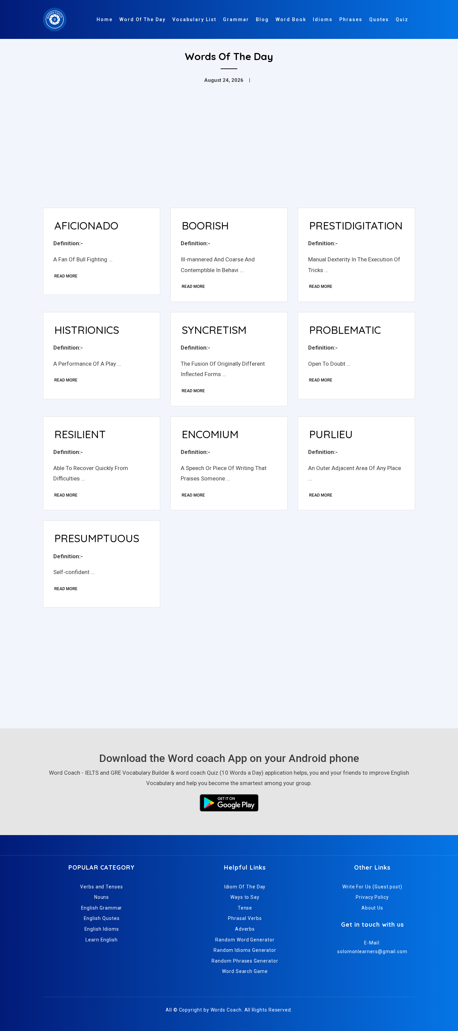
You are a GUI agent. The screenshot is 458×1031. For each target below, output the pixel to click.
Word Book (291, 19)
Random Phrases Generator (245, 961)
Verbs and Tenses (101, 886)
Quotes (379, 19)
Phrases (350, 19)
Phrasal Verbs (245, 918)
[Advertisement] (229, 152)
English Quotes (102, 918)
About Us (372, 908)
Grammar (236, 19)
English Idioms (101, 929)
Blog (262, 19)
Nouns (101, 897)
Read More (65, 276)
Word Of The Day (142, 19)
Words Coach (226, 1010)
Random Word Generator (244, 939)
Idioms (323, 19)
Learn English (101, 939)
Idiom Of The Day (245, 886)
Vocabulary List (194, 19)
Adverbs (245, 929)
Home (105, 19)
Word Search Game (245, 971)
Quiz (402, 19)
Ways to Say (245, 897)
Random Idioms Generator (245, 950)
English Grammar (101, 908)
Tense (245, 908)
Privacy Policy (372, 897)
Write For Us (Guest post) (372, 886)
